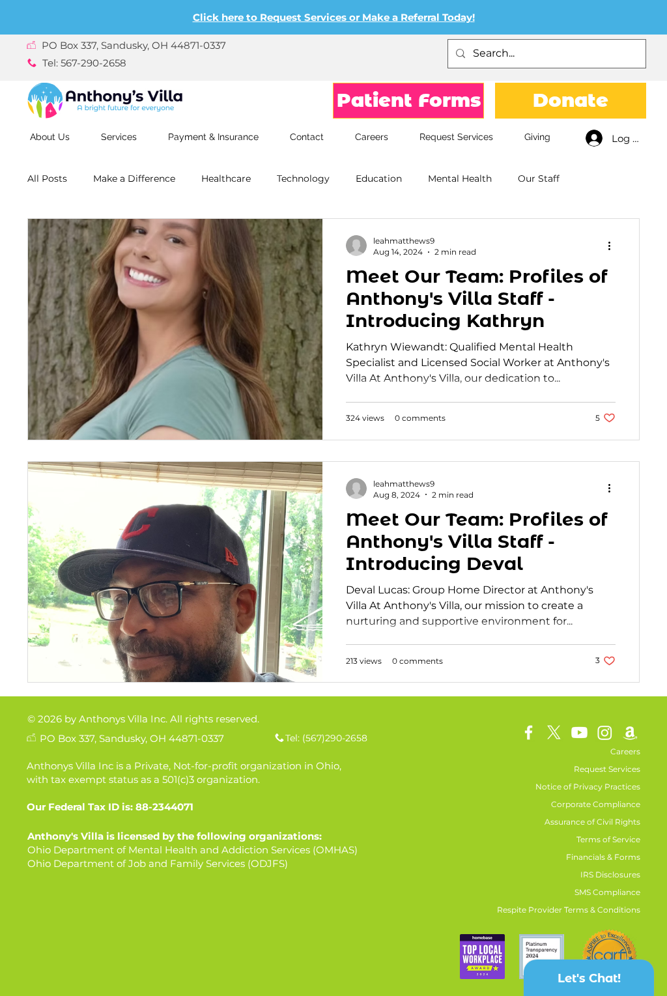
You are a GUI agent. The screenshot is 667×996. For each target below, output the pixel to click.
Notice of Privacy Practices (587, 786)
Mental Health (460, 178)
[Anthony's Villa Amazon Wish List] (630, 732)
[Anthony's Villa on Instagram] (604, 732)
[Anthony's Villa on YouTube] (579, 732)
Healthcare (226, 178)
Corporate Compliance (595, 804)
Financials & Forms (603, 857)
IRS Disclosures (610, 874)
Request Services (607, 769)
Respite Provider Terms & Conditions (568, 910)
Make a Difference (134, 178)
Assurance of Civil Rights (592, 822)
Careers (625, 751)
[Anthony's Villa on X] (554, 732)
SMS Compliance (607, 892)
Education (379, 178)
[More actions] (613, 245)
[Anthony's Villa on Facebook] (528, 732)
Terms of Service (608, 839)
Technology (303, 178)
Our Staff (539, 178)
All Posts (47, 178)
